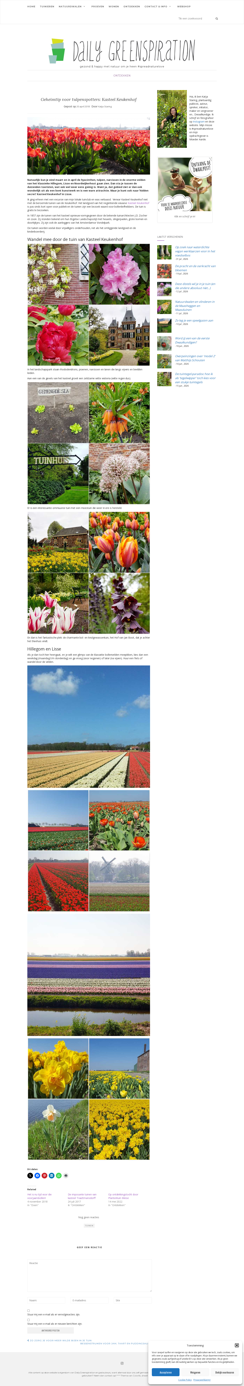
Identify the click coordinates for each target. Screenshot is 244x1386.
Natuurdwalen (70, 6)
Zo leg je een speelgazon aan (194, 320)
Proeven (97, 6)
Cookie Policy (185, 1379)
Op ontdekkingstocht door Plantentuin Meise (123, 1196)
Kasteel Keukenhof (138, 203)
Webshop (184, 6)
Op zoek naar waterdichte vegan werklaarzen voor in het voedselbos (195, 251)
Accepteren (166, 1372)
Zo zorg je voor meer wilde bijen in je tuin (60, 1340)
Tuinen (89, 1225)
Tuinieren (47, 6)
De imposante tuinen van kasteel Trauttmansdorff (82, 1196)
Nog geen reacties (88, 1217)
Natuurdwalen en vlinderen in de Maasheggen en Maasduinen (195, 306)
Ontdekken (131, 6)
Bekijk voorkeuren (224, 1372)
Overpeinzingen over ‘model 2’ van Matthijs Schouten (195, 358)
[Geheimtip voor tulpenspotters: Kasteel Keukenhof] (88, 146)
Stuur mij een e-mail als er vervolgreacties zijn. (53, 1314)
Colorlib (137, 1375)
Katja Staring (105, 106)
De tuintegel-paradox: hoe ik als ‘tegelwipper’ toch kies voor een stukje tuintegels (195, 378)
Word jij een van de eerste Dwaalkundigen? (192, 340)
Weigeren (195, 1372)
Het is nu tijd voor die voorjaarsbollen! (39, 1196)
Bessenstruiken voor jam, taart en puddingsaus (115, 1343)
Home (31, 6)
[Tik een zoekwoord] (216, 18)
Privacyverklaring (201, 1379)
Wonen (114, 6)
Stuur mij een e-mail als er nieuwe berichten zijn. (54, 1323)
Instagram (199, 121)
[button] (237, 1345)
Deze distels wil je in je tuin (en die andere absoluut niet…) (195, 286)
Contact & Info (156, 6)
